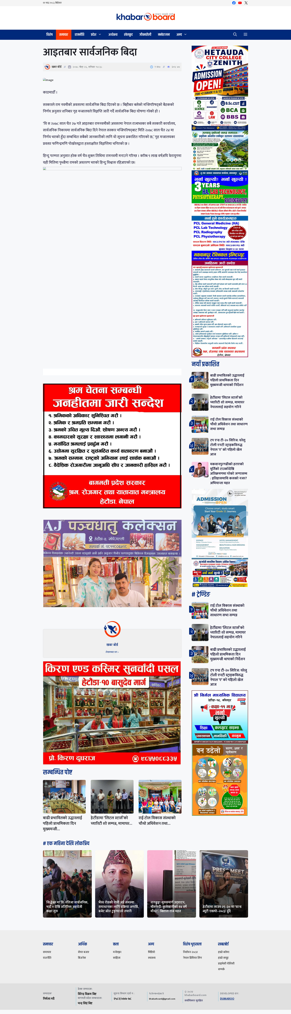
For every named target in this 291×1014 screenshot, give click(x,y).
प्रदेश (93, 34)
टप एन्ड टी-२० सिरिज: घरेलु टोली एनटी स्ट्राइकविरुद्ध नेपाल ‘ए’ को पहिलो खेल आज (227, 447)
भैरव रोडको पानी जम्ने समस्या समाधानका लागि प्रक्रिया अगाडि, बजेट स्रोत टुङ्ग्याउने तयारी (119, 907)
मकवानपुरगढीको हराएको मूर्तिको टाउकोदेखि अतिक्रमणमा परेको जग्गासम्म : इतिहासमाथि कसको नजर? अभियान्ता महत (228, 473)
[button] (235, 35)
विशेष (49, 34)
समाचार (63, 34)
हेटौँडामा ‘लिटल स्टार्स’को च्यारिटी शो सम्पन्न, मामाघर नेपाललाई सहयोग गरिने (227, 402)
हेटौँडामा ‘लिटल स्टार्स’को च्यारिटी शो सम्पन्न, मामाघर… (111, 821)
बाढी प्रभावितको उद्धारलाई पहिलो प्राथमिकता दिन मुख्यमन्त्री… (62, 823)
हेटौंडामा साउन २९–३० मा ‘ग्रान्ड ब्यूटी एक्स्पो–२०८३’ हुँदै (222, 909)
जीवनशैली (145, 34)
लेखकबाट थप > (112, 652)
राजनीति (79, 34)
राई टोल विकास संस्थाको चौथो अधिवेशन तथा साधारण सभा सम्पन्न (229, 424)
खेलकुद (128, 34)
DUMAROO (227, 998)
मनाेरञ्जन (164, 34)
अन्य (179, 34)
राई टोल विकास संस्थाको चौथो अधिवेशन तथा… (157, 821)
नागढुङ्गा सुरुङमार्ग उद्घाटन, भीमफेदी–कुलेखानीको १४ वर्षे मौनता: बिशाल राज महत (169, 907)
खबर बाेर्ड (56, 67)
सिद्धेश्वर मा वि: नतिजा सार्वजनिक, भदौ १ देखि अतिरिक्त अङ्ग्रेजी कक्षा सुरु (67, 907)
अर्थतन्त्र (112, 34)
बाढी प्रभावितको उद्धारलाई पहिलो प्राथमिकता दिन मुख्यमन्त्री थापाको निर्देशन (227, 380)
